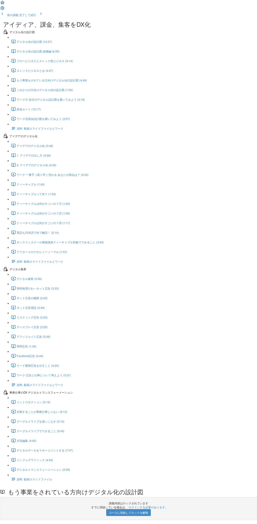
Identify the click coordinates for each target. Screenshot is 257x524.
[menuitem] (2, 9)
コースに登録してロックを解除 (128, 513)
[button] (2, 4)
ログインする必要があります (146, 507)
